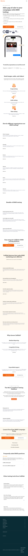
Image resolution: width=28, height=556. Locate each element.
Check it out (14, 93)
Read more (4, 138)
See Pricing (14, 352)
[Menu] (26, 1)
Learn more (4, 282)
